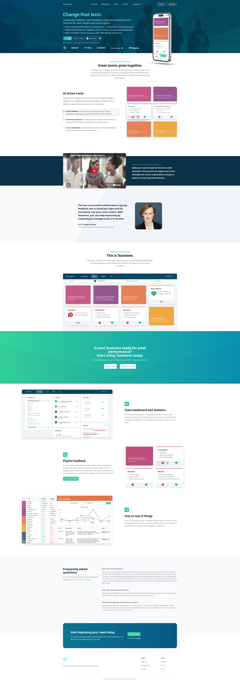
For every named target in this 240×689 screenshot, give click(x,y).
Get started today (71, 479)
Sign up (172, 4)
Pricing (116, 4)
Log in (161, 4)
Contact (125, 4)
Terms (162, 669)
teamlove (69, 4)
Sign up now (110, 366)
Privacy (163, 665)
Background (105, 4)
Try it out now (134, 634)
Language (136, 4)
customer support (84, 579)
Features (94, 4)
